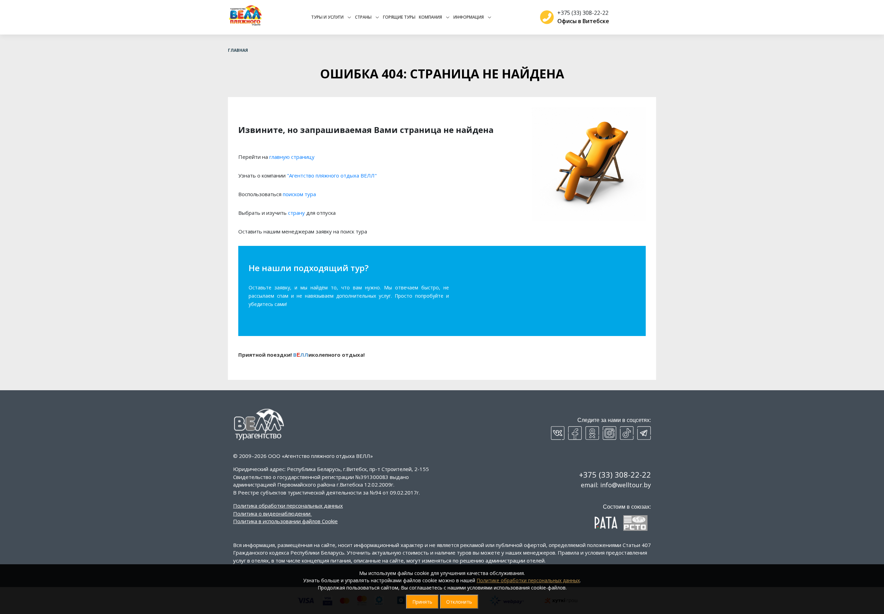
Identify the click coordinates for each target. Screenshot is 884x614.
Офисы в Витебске (583, 21)
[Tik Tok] (627, 433)
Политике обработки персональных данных (528, 580)
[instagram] (609, 433)
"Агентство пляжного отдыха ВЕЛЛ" (332, 175)
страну (296, 212)
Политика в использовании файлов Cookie (285, 521)
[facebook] (575, 433)
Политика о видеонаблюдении (271, 513)
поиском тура (299, 194)
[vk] (558, 433)
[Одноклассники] (592, 433)
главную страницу (292, 156)
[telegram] (644, 433)
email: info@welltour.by (616, 485)
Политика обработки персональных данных (288, 505)
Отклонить (459, 601)
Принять (422, 601)
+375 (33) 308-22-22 (582, 13)
